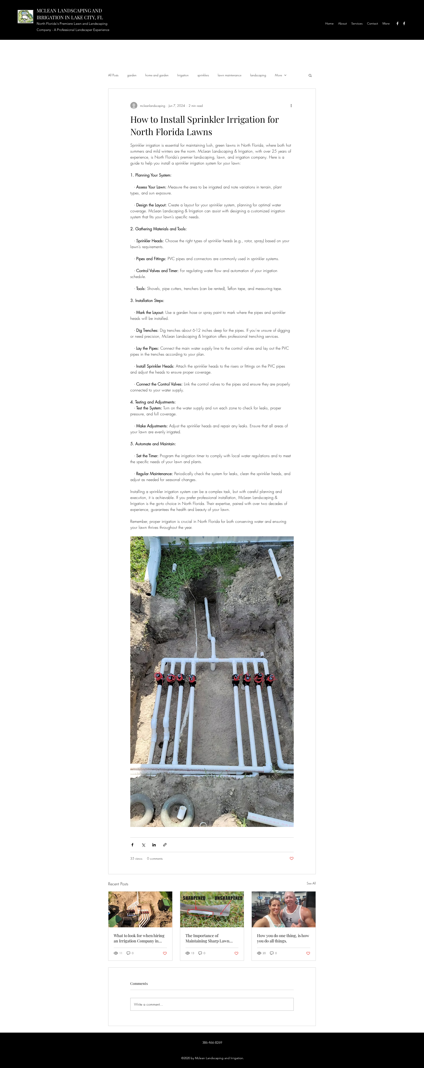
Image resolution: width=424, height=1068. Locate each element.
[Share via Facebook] (132, 845)
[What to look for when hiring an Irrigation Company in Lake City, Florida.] (140, 909)
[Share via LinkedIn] (154, 845)
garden (131, 75)
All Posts (113, 75)
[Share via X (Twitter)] (143, 845)
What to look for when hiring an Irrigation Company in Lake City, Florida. (139, 938)
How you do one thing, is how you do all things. (283, 938)
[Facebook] (397, 23)
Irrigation (183, 75)
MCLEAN (47, 10)
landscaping (258, 75)
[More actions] (291, 105)
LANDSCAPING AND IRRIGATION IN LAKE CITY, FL (70, 14)
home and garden (156, 75)
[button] (310, 75)
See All (311, 883)
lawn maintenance (229, 75)
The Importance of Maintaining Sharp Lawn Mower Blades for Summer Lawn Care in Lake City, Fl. (209, 938)
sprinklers (203, 75)
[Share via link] (165, 845)
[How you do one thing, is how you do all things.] (284, 909)
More (278, 75)
